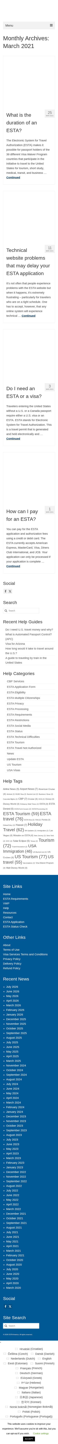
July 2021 (12, 1232)
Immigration (43, 831)
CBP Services (15, 681)
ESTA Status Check (15, 926)
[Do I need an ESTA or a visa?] (29, 354)
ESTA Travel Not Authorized (24, 748)
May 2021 (12, 1241)
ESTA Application (13, 922)
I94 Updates (31, 831)
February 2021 (15, 1255)
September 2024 (16, 1074)
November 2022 (16, 1176)
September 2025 (16, 1033)
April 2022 (12, 1204)
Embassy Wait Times (29, 804)
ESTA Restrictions (18, 720)
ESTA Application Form (21, 686)
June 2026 (12, 991)
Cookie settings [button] (41, 1433)
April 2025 (12, 1056)
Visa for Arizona (15, 643)
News (10, 753)
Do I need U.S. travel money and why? (29, 629)
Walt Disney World (16, 868)
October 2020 (14, 1260)
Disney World (11, 804)
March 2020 (13, 1287)
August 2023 (14, 1135)
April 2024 (12, 1097)
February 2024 (15, 1107)
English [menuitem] (47, 1358)
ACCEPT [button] (29, 1439)
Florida (46, 820)
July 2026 (12, 986)
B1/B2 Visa (20, 794)
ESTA (44, 804)
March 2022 (13, 1209)
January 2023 (14, 1167)
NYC (9, 841)
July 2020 (12, 1269)
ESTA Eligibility (16, 692)
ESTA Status (15, 731)
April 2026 (12, 1000)
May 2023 (12, 1148)
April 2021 (12, 1246)
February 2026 (15, 1009)
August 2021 (14, 1227)
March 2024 (13, 1102)
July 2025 (12, 1042)
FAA (38, 820)
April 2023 (12, 1153)
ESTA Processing (17, 709)
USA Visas (13, 770)
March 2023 (13, 1158)
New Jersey (40, 835)
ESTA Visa (29, 820)
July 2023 (12, 1139)
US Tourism (14, 764)
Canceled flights (10, 799)
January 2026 (14, 1014)
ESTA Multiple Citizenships (23, 698)
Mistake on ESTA (23, 835)
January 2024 (14, 1111)
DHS (42, 799)
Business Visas (46, 794)
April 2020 (12, 1283)
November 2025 (16, 1023)
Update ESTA (15, 759)
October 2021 (14, 1218)
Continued (13, 177)
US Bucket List (40, 852)
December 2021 (16, 1213)
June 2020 (12, 1273)
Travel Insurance (19, 847)
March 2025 (13, 1060)
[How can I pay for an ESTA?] (29, 477)
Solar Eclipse (21, 841)
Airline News (11, 789)
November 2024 (16, 1065)
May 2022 (12, 1199)
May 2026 (12, 996)
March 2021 (13, 1250)
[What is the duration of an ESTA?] (29, 81)
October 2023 (14, 1125)
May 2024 (12, 1093)
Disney (49, 799)
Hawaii (21, 824)
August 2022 (14, 1185)
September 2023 (16, 1130)
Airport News (29, 789)
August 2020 (14, 1264)
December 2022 (16, 1172)
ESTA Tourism (15, 742)
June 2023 (12, 1144)
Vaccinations (29, 863)
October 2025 (14, 1028)
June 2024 (12, 1088)
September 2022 (16, 1181)
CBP (22, 798)
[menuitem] (29, 1349)
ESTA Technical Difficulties (23, 736)
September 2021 (16, 1223)
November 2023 (16, 1121)
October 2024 (14, 1070)
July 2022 (12, 1190)
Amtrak (11, 794)
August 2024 (14, 1079)
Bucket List (32, 794)
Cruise (33, 799)
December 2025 (16, 1019)
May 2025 (12, 1051)
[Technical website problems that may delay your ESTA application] (29, 216)
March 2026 (13, 1005)
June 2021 (12, 1236)
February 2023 (15, 1162)
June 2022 (12, 1195)
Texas (34, 841)
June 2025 (12, 1047)
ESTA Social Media (19, 725)
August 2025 (14, 1037)
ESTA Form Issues (22, 809)
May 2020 (12, 1278)
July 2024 (12, 1084)
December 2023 (16, 1116)
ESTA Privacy (15, 703)
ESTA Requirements (19, 714)
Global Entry (9, 825)
